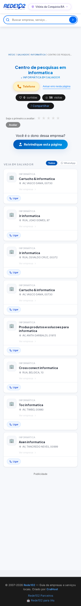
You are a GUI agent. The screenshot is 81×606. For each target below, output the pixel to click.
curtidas (28, 98)
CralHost (52, 589)
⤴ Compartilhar (40, 105)
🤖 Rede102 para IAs (40, 600)
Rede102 (29, 585)
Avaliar (13, 124)
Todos (51, 163)
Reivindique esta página (43, 144)
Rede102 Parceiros (40, 595)
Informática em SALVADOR (41, 77)
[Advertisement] (40, 38)
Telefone (29, 86)
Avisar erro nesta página (56, 86)
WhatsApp (69, 163)
